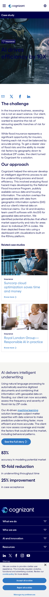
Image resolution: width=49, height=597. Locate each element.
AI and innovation (13, 538)
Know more (9, 297)
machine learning (28, 410)
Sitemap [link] (6, 561)
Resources (9, 546)
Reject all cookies (24, 587)
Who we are (9, 529)
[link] (16, 5)
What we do (10, 521)
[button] (45, 5)
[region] (24, 579)
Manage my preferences (24, 594)
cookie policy (8, 574)
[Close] (45, 565)
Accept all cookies (24, 580)
